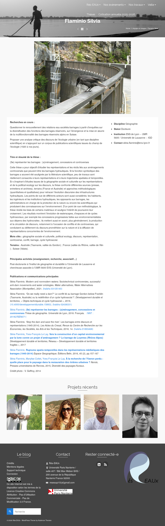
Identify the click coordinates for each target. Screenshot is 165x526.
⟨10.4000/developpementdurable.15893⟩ (30, 304)
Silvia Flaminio (17, 309)
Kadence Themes (44, 520)
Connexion (12, 473)
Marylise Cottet (33, 358)
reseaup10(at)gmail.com (62, 482)
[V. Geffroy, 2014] (82, 77)
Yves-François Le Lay (37, 334)
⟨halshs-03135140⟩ (52, 288)
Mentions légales (15, 466)
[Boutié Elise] (78, 29)
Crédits (10, 463)
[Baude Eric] (87, 29)
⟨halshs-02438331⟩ (62, 304)
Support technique (16, 470)
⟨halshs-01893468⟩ (83, 329)
